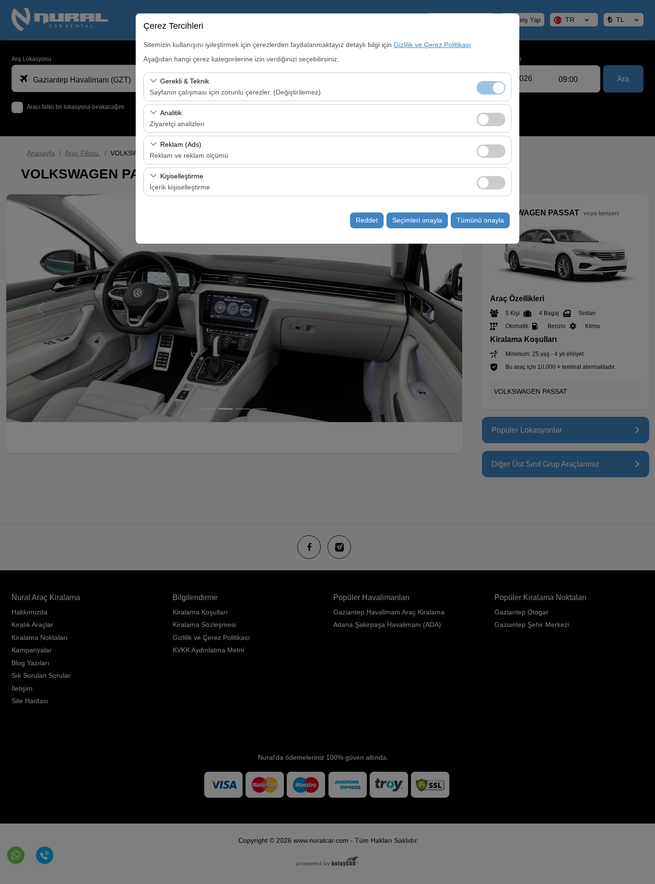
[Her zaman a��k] (491, 86)
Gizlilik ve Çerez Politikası (432, 44)
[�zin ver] (491, 118)
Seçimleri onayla (417, 220)
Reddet (367, 220)
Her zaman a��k (491, 87)
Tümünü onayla (480, 220)
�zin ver (491, 119)
